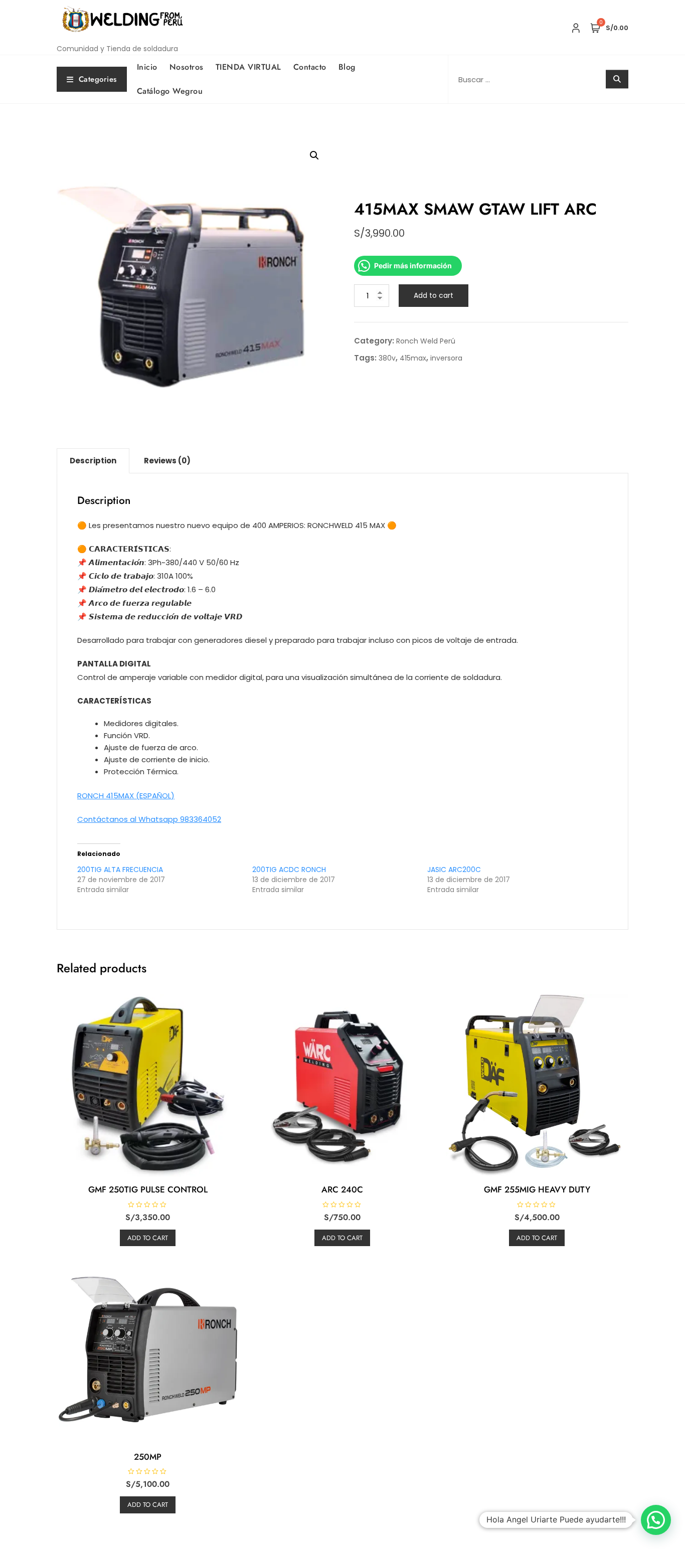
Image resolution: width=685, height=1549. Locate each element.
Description (93, 460)
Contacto (309, 67)
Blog (347, 67)
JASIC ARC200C (454, 870)
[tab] (93, 460)
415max (413, 358)
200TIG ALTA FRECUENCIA (120, 870)
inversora (446, 358)
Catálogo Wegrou (170, 91)
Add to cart (433, 295)
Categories (98, 79)
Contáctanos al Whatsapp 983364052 (149, 819)
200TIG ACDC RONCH (289, 870)
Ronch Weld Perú (425, 341)
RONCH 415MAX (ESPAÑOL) (126, 795)
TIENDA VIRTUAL (248, 67)
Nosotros (186, 67)
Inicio (147, 67)
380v (387, 358)
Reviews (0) (167, 460)
